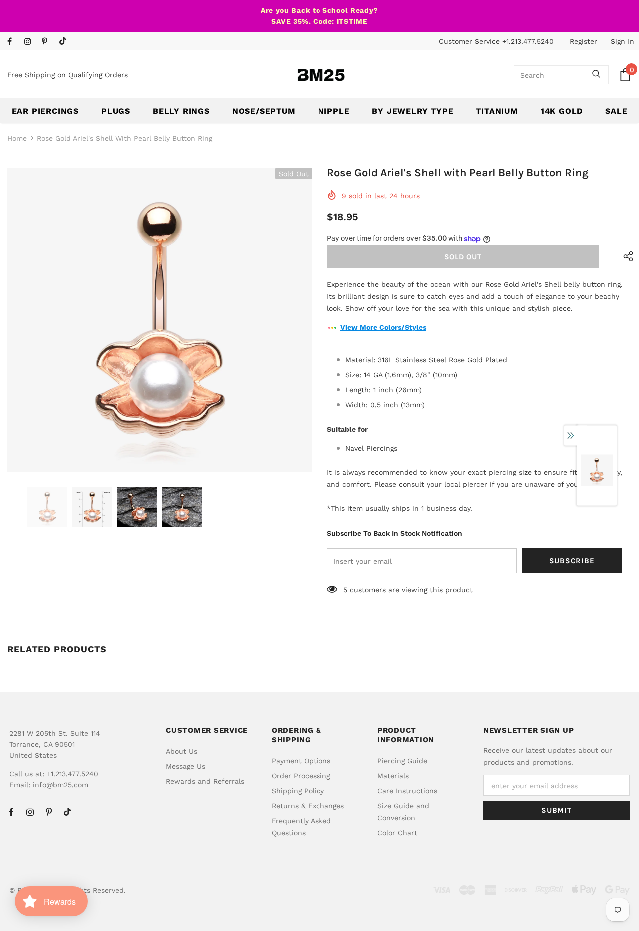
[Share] (625, 256)
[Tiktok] (65, 41)
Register (583, 41)
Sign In (622, 41)
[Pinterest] (48, 42)
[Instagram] (30, 42)
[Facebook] (13, 42)
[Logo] (321, 75)
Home (17, 138)
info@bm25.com (60, 785)
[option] (159, 320)
